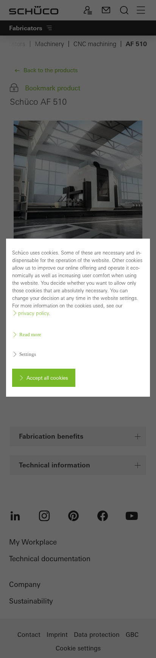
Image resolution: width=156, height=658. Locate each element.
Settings (27, 354)
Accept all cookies (47, 378)
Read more (30, 334)
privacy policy (33, 313)
